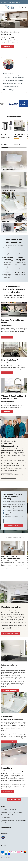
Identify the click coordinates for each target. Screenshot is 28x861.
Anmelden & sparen (13, 525)
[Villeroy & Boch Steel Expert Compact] (19, 125)
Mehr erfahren (7, 337)
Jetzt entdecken (7, 46)
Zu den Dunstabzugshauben (10, 633)
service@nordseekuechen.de (11, 815)
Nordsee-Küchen (7, 857)
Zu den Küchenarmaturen (10, 690)
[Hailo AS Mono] (7, 125)
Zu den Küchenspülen (9, 742)
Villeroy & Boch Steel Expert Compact (19, 135)
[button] (25, 7)
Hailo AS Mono (5, 135)
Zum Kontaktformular (6, 817)
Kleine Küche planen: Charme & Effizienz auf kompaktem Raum (11, 557)
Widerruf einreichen (14, 799)
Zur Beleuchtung (7, 792)
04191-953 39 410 (5, 2)
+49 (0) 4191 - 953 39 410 (10, 809)
